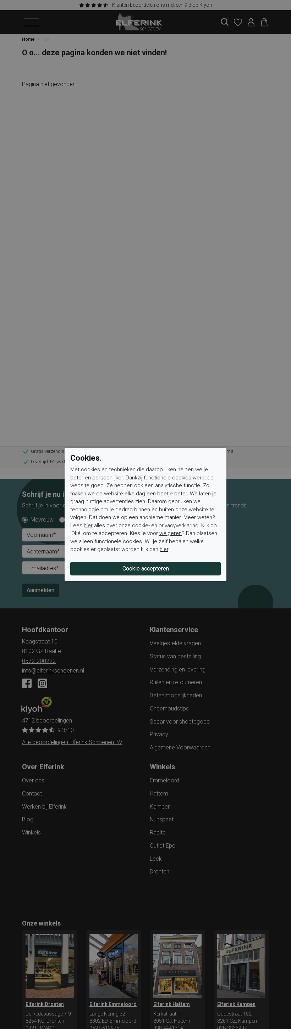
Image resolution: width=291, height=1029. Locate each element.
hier (88, 525)
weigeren (170, 533)
